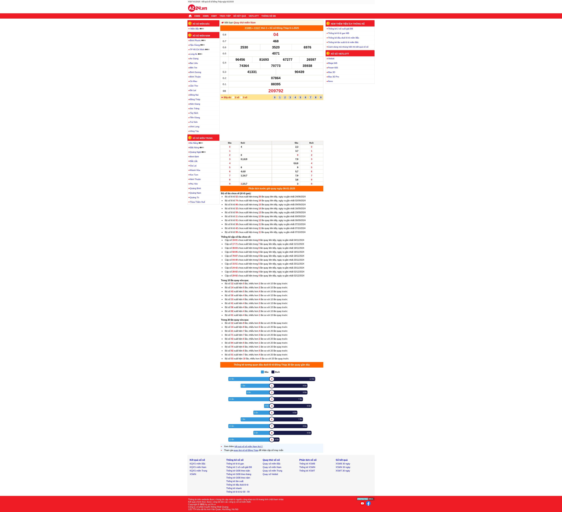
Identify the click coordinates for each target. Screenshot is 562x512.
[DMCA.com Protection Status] (366, 500)
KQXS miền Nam (198, 467)
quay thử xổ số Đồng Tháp (246, 450)
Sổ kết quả (239, 16)
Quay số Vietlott (270, 474)
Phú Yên (194, 184)
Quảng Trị (194, 197)
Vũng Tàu (194, 131)
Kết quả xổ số (197, 460)
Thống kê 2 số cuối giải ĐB (340, 29)
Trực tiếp (225, 16)
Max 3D (331, 72)
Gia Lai (193, 165)
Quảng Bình (195, 188)
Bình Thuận (195, 77)
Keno (330, 81)
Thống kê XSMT (307, 470)
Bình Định (194, 156)
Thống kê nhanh (234, 488)
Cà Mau (193, 81)
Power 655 (333, 67)
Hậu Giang (195, 45)
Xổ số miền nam (201, 35)
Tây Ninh (194, 113)
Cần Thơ (194, 86)
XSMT (214, 16)
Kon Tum (194, 175)
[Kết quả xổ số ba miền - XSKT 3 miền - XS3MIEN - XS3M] (197, 8)
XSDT (257, 28)
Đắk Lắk (193, 161)
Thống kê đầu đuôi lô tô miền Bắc (343, 38)
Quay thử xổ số (271, 460)
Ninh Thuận (195, 179)
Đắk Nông (194, 147)
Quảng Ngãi (195, 152)
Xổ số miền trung (203, 138)
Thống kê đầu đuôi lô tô (237, 484)
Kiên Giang (195, 104)
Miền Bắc (194, 29)
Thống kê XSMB (307, 463)
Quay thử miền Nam (245, 22)
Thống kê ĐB (268, 16)
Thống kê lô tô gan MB (338, 33)
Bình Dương (195, 72)
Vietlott (254, 16)
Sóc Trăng (194, 108)
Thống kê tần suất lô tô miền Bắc (343, 42)
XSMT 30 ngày (343, 470)
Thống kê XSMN (307, 467)
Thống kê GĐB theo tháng (238, 474)
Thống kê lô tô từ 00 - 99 (238, 491)
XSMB (197, 16)
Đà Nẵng (194, 143)
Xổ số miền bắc (201, 24)
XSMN (206, 16)
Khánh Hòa (195, 170)
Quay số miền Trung (272, 470)
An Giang (194, 58)
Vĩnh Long (194, 126)
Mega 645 (332, 63)
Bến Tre (193, 67)
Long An (193, 54)
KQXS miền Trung (198, 470)
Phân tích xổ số (308, 460)
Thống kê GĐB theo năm (238, 477)
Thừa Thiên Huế (197, 202)
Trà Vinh (194, 122)
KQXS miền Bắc (197, 463)
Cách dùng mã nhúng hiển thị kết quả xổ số (348, 47)
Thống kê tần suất (234, 481)
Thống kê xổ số (235, 460)
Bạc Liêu (194, 63)
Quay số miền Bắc (272, 463)
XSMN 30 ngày (343, 467)
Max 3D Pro (333, 77)
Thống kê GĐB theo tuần (238, 470)
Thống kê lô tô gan (235, 463)
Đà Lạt (193, 90)
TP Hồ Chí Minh (197, 49)
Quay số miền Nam (272, 467)
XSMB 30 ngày (343, 463)
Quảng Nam (195, 193)
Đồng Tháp (195, 99)
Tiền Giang (195, 117)
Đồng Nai (194, 95)
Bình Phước (195, 40)
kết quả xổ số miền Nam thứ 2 (249, 446)
